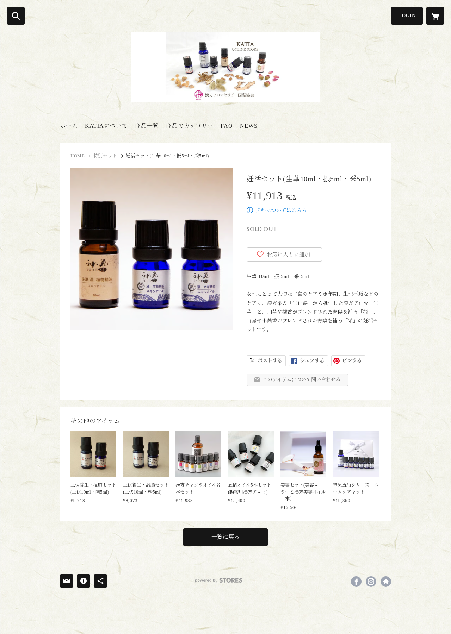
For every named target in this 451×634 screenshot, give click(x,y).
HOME (77, 155)
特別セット (105, 155)
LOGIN (407, 15)
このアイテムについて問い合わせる (301, 379)
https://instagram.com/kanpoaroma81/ (371, 581)
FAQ (227, 126)
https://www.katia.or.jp (386, 581)
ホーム (69, 126)
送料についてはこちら (281, 210)
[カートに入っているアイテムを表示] (435, 16)
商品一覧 (147, 126)
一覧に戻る (225, 537)
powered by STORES (218, 580)
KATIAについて (106, 126)
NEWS (249, 126)
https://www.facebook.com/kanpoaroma (356, 581)
